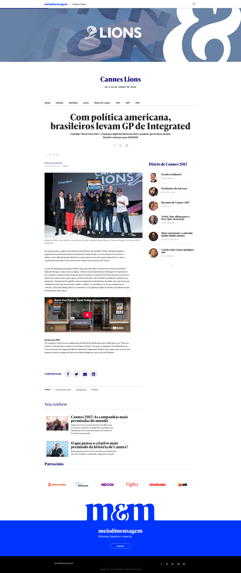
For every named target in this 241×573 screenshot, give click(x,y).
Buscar (194, 4)
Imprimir (53, 154)
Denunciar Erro (57, 154)
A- (46, 154)
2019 (128, 102)
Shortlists (73, 102)
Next (171, 265)
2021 (118, 102)
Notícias (59, 102)
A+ (49, 154)
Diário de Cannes (102, 102)
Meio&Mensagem (56, 5)
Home (47, 102)
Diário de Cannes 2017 (168, 164)
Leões (86, 102)
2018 (137, 102)
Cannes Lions (79, 4)
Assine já (120, 546)
